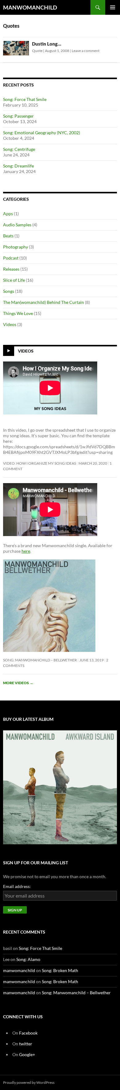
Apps (8, 213)
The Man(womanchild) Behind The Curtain (43, 302)
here (26, 551)
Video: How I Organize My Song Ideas (39, 463)
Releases (11, 269)
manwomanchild (19, 970)
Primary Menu (112, 7)
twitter (25, 1043)
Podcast (10, 257)
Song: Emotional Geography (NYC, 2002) (41, 132)
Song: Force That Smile (24, 99)
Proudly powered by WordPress (28, 1082)
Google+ (27, 1054)
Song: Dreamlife (18, 165)
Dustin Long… (46, 43)
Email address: (17, 886)
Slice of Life (14, 280)
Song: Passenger (18, 116)
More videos (18, 682)
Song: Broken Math (60, 970)
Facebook (28, 1033)
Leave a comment (85, 50)
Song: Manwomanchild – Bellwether (40, 660)
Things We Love (18, 313)
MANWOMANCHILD (30, 7)
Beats (8, 235)
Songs (8, 291)
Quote (37, 50)
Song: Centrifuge (19, 149)
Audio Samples (17, 224)
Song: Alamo (28, 959)
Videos (9, 324)
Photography (15, 246)
